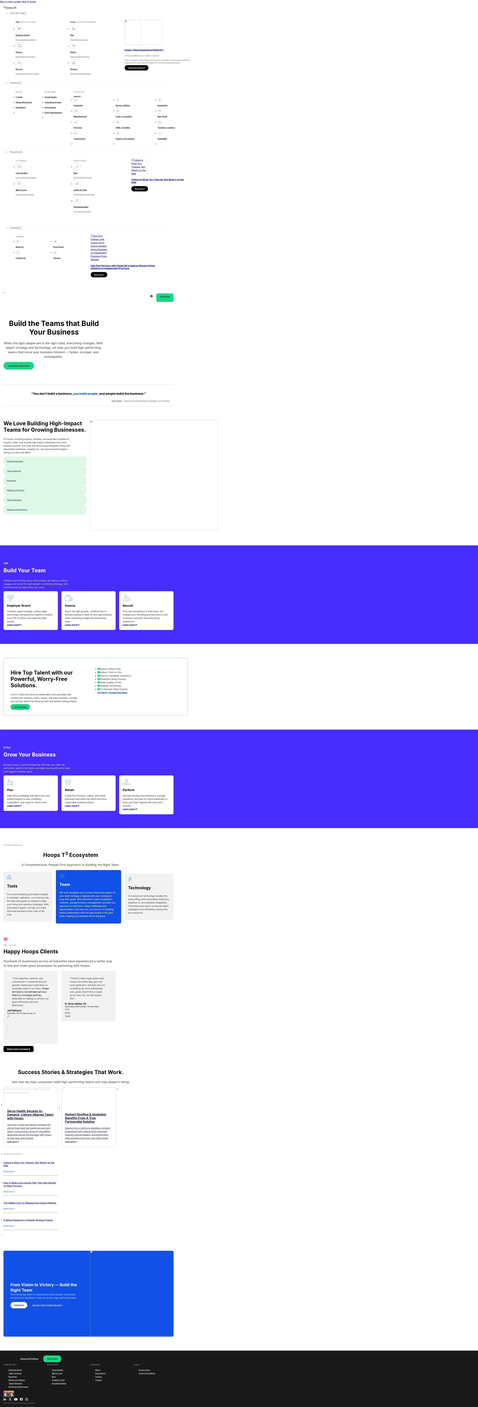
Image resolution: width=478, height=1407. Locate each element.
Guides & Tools (58, 1380)
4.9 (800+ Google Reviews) (112, 692)
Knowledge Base (59, 1383)
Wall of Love (57, 1373)
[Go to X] (10, 1399)
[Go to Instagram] (26, 1399)
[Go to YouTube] (15, 1399)
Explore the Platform (136, 68)
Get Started (165, 296)
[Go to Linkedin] (4, 1399)
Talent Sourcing (15, 1373)
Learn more (13, 624)
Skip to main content (10, 1)
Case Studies (57, 1370)
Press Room (100, 1373)
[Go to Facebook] (21, 1399)
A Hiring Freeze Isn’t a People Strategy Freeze (28, 1220)
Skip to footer (29, 1)
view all (76, 96)
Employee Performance (18, 1387)
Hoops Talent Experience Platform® (144, 50)
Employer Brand (15, 1370)
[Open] (4, 292)
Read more (139, 189)
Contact (98, 1380)
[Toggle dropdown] (25, 13)
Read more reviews (17, 1049)
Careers (98, 1377)
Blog (54, 1377)
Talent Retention (15, 1383)
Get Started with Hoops (18, 366)
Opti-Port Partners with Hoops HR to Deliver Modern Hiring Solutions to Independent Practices (123, 267)
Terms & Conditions (147, 1373)
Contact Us (19, 1305)
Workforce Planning (16, 1380)
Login (152, 297)
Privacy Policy (144, 1370)
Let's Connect (20, 707)
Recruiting (12, 1377)
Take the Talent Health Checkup (46, 1305)
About (97, 1370)
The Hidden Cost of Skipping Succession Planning (29, 1203)
